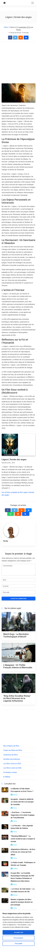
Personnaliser (18, 938)
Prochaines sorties (10, 772)
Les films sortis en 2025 (12, 764)
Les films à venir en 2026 (12, 768)
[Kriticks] (4, 2)
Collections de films (10, 755)
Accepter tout (18, 932)
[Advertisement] (18, 63)
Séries (15, 795)
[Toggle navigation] (32, 3)
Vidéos (15, 869)
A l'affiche (6, 777)
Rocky (18, 30)
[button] (10, 37)
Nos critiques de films (11, 746)
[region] (18, 929)
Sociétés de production (11, 759)
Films (6, 27)
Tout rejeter (18, 943)
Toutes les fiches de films (12, 750)
